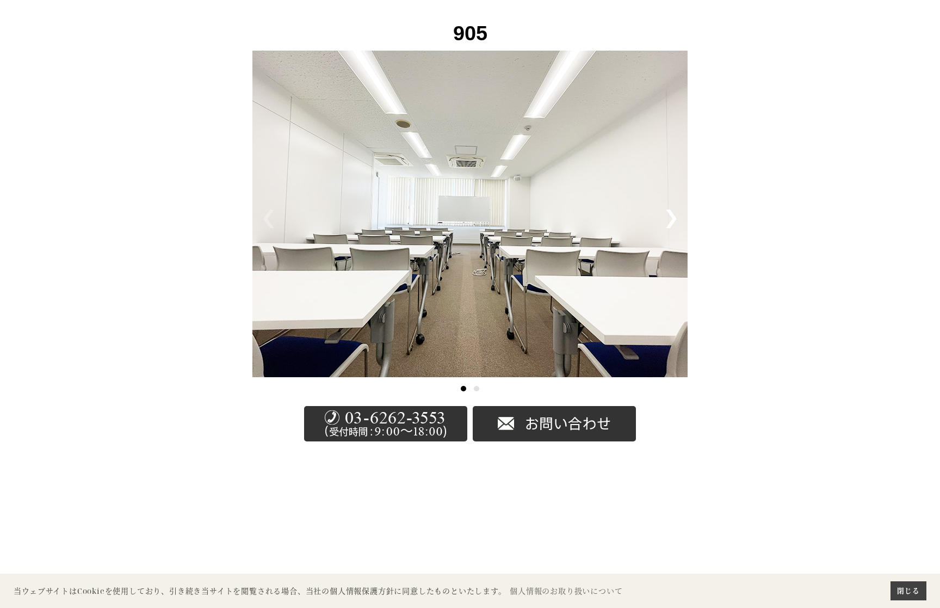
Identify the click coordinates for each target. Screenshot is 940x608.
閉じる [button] (908, 590)
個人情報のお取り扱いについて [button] (566, 591)
